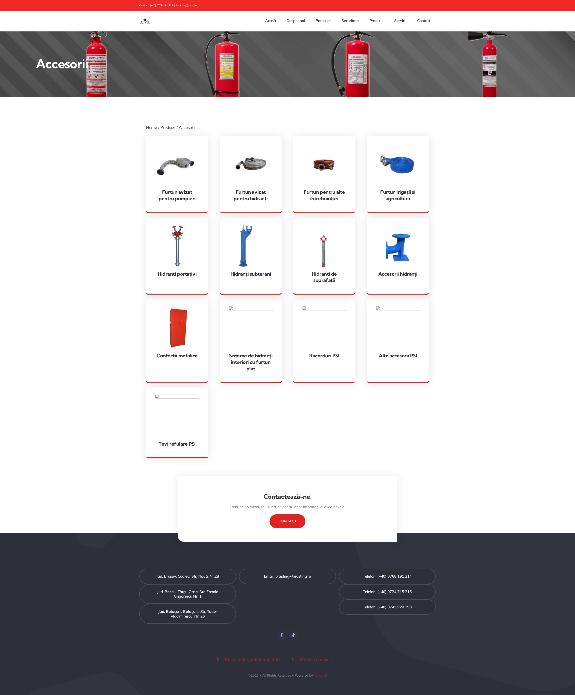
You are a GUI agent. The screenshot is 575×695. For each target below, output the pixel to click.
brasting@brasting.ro (188, 5)
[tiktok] (293, 635)
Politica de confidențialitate (253, 659)
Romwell (320, 675)
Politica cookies (316, 659)
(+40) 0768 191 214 (161, 5)
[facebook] (281, 635)
